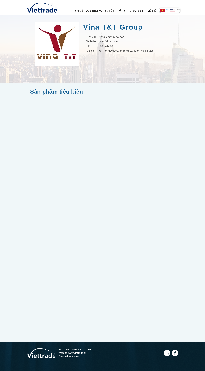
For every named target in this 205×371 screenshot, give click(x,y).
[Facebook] (175, 353)
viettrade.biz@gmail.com (79, 349)
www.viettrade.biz (77, 352)
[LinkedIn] (167, 353)
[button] (94, 11)
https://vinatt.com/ (108, 41)
